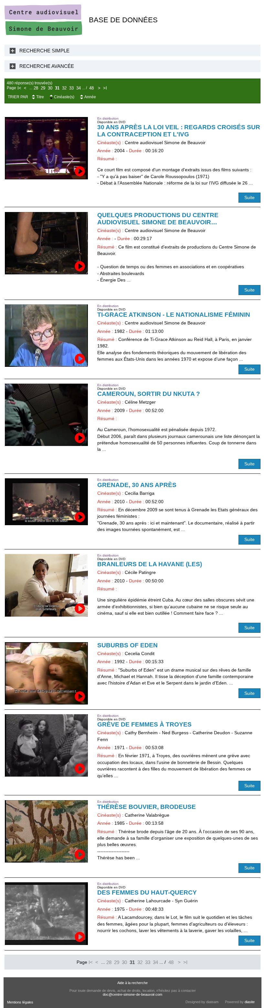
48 (91, 88)
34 (78, 88)
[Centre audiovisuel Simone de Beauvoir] (43, 34)
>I (105, 88)
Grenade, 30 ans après (136, 485)
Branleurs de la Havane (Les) (149, 564)
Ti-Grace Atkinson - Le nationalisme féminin (173, 314)
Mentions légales (20, 1002)
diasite (250, 1002)
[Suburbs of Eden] (47, 673)
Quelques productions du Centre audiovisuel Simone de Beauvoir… (157, 219)
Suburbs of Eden (127, 645)
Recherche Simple (44, 50)
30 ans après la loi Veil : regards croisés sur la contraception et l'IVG (178, 131)
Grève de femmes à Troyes (144, 724)
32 (64, 88)
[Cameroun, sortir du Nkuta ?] (47, 414)
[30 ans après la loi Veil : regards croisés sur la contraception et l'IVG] (47, 148)
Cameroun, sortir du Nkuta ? (148, 393)
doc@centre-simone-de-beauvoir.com (132, 994)
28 (36, 88)
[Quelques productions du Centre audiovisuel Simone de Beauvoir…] (47, 243)
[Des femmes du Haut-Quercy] (47, 913)
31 (57, 88)
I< (19, 88)
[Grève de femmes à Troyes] (47, 745)
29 (43, 88)
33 (71, 88)
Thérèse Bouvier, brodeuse (146, 806)
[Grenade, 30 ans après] (47, 501)
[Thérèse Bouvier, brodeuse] (47, 831)
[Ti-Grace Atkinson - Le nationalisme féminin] (47, 335)
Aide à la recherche (132, 983)
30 (50, 88)
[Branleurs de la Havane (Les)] (47, 585)
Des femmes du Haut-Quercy (147, 892)
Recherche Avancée (46, 66)
